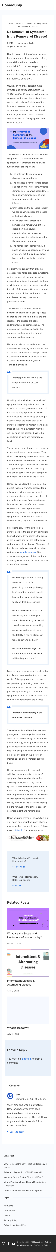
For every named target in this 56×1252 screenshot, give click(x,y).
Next (14, 885)
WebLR (47, 1245)
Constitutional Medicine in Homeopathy (23, 1190)
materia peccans (28, 552)
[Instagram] (3, 1243)
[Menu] (52, 5)
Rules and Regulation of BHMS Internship (23, 1172)
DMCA (7, 1215)
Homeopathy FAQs (26, 43)
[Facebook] (8, 1243)
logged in (26, 1058)
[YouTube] (13, 1243)
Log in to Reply (17, 1132)
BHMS (10, 43)
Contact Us (9, 1210)
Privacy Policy (11, 1220)
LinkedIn (18, 830)
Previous (20, 866)
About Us (8, 1206)
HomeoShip (12, 5)
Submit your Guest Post (15, 1225)
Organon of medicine (17, 46)
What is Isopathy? (18, 1027)
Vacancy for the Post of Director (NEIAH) (23, 1177)
